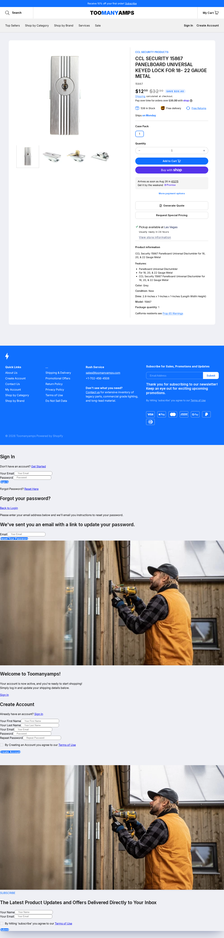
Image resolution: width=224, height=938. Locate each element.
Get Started (38, 466)
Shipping (140, 96)
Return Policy (54, 384)
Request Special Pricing (171, 215)
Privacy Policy (55, 389)
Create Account (208, 25)
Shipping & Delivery (58, 372)
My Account (13, 389)
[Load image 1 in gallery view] (28, 156)
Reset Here (31, 489)
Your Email (7, 473)
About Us (11, 372)
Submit (211, 375)
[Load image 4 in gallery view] (100, 156)
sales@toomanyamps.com (103, 372)
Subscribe (131, 3)
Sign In (188, 25)
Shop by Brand (14, 401)
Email (3, 534)
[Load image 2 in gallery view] (52, 156)
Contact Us (12, 384)
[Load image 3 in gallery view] (76, 156)
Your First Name (10, 721)
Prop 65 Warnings (173, 313)
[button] (217, 13)
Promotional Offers (58, 378)
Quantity (140, 143)
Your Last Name (10, 725)
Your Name (7, 912)
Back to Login (9, 508)
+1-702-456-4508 (97, 378)
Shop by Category (17, 395)
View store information (155, 237)
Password (6, 477)
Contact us (93, 392)
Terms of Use (54, 395)
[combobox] (28, 13)
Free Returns (199, 108)
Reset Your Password (14, 538)
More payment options (172, 193)
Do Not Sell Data (56, 401)
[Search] (7, 13)
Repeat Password (11, 738)
